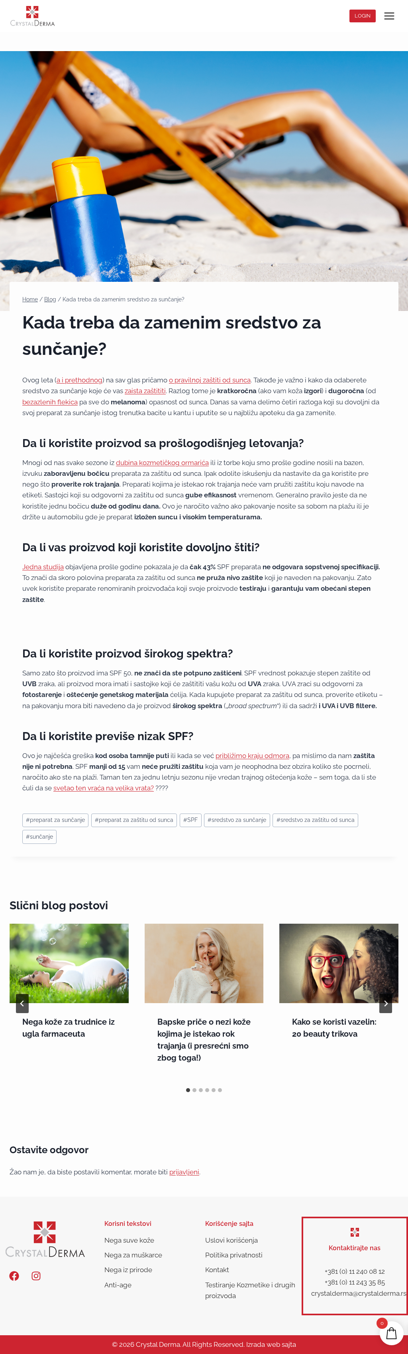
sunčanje (39, 836)
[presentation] (69, 963)
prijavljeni (184, 1172)
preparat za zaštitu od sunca (134, 820)
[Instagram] (36, 1276)
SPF (190, 820)
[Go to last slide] (22, 1003)
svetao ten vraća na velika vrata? (103, 788)
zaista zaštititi (145, 391)
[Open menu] (389, 16)
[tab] (188, 1090)
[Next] (385, 1003)
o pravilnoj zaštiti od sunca (210, 380)
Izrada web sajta (271, 1344)
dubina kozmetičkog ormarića (162, 463)
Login (363, 16)
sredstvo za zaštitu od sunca (316, 820)
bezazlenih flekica (50, 402)
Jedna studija (43, 567)
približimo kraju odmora (252, 756)
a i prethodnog (79, 380)
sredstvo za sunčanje (237, 820)
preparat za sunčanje (55, 820)
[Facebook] (14, 1276)
